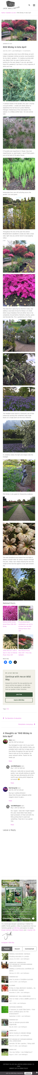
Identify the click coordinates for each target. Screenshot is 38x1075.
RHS (8, 709)
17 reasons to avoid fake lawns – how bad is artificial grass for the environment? (22, 1011)
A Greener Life (30, 930)
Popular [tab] (7, 949)
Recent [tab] (17, 949)
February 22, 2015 (14, 973)
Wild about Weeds (17, 930)
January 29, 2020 (14, 959)
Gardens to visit (7, 43)
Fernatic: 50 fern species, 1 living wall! (22, 1043)
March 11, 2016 (13, 1046)
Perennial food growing (16, 954)
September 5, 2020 (14, 1016)
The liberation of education (13, 718)
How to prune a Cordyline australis (21, 979)
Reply (10, 761)
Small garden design (15, 966)
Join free (19, 694)
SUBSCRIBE (28, 1073)
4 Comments (27, 51)
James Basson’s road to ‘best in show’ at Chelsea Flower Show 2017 (10, 653)
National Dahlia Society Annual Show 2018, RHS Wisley (9, 624)
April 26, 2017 (7, 51)
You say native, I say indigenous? (20, 1052)
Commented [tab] (29, 949)
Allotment (12, 985)
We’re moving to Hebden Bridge (20, 1033)
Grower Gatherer (6, 930)
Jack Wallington (17, 51)
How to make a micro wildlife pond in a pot (22, 1000)
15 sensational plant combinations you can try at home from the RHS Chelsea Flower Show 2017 (26, 626)
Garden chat (12, 962)
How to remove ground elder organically (19, 1023)
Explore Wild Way (19, 700)
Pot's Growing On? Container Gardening (20, 964)
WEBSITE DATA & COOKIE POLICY (18, 1068)
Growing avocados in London (19, 956)
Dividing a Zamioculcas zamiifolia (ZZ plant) (21, 970)
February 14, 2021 (14, 1035)
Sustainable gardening (15, 1007)
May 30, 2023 (13, 1027)
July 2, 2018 (12, 1003)
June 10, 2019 (13, 982)
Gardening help (21, 962)
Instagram (4, 943)
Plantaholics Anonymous (25, 724)
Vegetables (27, 954)
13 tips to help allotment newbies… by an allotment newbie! (22, 989)
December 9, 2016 (14, 992)
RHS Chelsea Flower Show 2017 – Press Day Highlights (25, 653)
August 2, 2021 (13, 1054)
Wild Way (17, 928)
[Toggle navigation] (34, 5)
